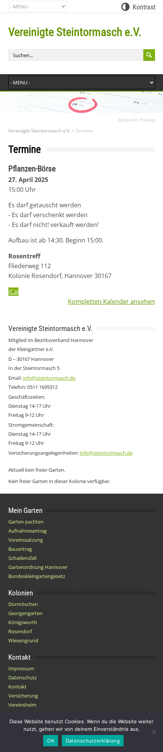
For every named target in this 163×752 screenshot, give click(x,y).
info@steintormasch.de (49, 377)
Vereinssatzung (25, 539)
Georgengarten (25, 613)
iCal (13, 291)
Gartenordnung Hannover (37, 567)
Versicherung (23, 695)
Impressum (21, 668)
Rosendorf (20, 631)
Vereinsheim (22, 704)
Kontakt (17, 686)
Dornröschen (23, 604)
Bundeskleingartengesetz (36, 576)
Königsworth (22, 622)
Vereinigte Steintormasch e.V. (74, 32)
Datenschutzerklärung (93, 741)
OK (50, 741)
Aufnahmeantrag (27, 530)
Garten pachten (26, 521)
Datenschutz (22, 677)
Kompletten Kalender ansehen (111, 301)
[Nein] (153, 732)
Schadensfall (22, 558)
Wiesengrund (23, 640)
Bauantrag (20, 548)
